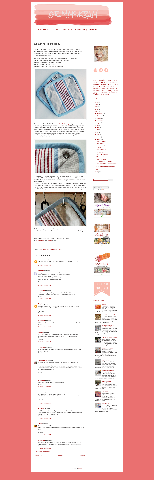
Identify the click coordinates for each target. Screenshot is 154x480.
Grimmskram (41, 290)
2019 (96, 102)
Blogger (115, 80)
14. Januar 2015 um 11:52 (44, 418)
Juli (98, 125)
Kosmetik (95, 86)
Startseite (60, 455)
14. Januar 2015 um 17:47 (44, 435)
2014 (96, 169)
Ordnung (115, 86)
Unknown (40, 259)
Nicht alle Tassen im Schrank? (110, 337)
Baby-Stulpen (105, 360)
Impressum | (81, 29)
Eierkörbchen (99, 152)
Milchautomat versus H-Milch (104, 161)
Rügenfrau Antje (42, 360)
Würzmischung (105, 94)
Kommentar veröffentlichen (43, 451)
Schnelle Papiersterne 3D (108, 315)
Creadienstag (40, 240)
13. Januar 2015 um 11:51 (44, 285)
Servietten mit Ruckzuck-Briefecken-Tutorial (108, 326)
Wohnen (60, 249)
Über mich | (68, 29)
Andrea (40, 423)
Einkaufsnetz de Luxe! (107, 348)
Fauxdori (106, 82)
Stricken (115, 90)
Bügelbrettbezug (64, 124)
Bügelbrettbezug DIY (101, 159)
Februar (99, 137)
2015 (96, 111)
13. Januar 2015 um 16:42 (44, 341)
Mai (98, 130)
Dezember (100, 113)
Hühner (116, 84)
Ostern (103, 88)
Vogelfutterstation (106, 381)
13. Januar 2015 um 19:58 (44, 375)
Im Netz (104, 304)
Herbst (110, 84)
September (100, 120)
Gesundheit (96, 84)
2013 (96, 172)
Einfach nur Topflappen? (102, 154)
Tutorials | (56, 29)
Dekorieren (98, 82)
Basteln (101, 80)
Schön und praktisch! (52, 249)
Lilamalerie (41, 270)
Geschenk (113, 82)
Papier (107, 88)
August (99, 123)
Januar (99, 139)
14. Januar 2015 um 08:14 (44, 403)
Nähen (44, 249)
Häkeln (103, 84)
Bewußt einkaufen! (101, 141)
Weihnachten (113, 92)
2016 (96, 109)
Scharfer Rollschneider (108, 370)
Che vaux (40, 332)
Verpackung (104, 92)
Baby (94, 80)
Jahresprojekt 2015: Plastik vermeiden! (106, 163)
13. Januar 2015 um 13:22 (44, 298)
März (98, 134)
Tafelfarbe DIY (105, 403)
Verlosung (95, 92)
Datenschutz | (94, 29)
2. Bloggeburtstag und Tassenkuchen (106, 166)
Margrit (40, 304)
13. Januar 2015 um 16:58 (44, 355)
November (100, 115)
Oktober (99, 118)
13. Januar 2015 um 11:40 (44, 265)
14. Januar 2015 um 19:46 (44, 448)
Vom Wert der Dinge (101, 149)
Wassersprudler (100, 156)
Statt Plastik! (106, 90)
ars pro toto (41, 408)
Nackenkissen (105, 391)
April (98, 132)
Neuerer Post (37, 455)
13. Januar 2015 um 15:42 (44, 315)
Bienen (109, 80)
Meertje (49, 240)
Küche (40, 249)
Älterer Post (83, 455)
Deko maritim (100, 143)
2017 (96, 106)
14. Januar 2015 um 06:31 (44, 386)
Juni (98, 127)
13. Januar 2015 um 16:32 (44, 326)
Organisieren (96, 88)
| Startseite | (42, 29)
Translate (105, 189)
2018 (96, 104)
